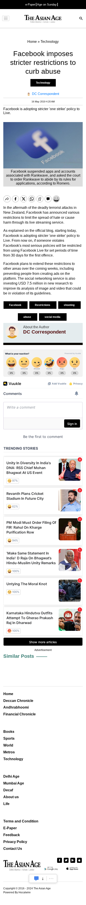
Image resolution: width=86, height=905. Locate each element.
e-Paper (30, 4)
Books (8, 731)
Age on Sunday (47, 4)
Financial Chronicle (19, 714)
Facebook (15, 305)
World (8, 745)
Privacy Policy (15, 842)
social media (53, 317)
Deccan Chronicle (18, 701)
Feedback (11, 835)
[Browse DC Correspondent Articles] (12, 331)
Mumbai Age (13, 783)
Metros (9, 752)
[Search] (81, 18)
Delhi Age (11, 776)
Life (6, 804)
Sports (9, 738)
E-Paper (10, 828)
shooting (69, 305)
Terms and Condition (20, 821)
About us (11, 797)
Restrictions (43, 305)
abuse (27, 317)
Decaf (8, 790)
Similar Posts (18, 656)
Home (8, 694)
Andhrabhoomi (16, 707)
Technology (43, 82)
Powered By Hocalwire (17, 892)
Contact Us (12, 848)
